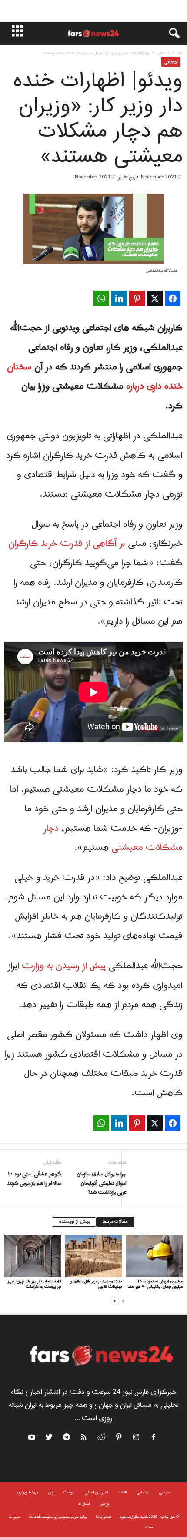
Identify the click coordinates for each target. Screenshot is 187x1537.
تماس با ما (103, 1517)
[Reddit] (101, 1438)
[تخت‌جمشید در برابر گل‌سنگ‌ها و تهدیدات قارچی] (93, 1256)
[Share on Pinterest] (137, 298)
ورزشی (105, 1504)
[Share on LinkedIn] (119, 298)
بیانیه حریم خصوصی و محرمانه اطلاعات (58, 1517)
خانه (180, 53)
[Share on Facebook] (172, 298)
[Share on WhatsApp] (101, 298)
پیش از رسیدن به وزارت (64, 966)
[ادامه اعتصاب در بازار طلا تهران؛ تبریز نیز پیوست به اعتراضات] (32, 1256)
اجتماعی (163, 53)
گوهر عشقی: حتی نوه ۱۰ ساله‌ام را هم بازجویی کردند (34, 1179)
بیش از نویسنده (74, 1222)
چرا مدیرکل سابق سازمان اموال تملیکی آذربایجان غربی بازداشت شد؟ (102, 1183)
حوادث (69, 1492)
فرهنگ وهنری (27, 1492)
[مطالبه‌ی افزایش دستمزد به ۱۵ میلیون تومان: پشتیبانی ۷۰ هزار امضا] (154, 1256)
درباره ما (14, 1517)
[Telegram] (67, 1438)
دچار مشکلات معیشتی (113, 838)
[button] (170, 33)
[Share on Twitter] (155, 298)
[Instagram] (136, 1438)
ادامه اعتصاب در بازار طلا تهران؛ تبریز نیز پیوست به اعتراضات (34, 1284)
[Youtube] (33, 1438)
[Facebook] (154, 1438)
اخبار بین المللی (96, 1492)
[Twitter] (49, 1438)
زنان (50, 1492)
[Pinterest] (119, 1438)
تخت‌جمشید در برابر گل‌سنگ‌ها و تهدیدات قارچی (96, 1284)
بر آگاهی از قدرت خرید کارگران (66, 543)
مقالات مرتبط (115, 1222)
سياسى (164, 1492)
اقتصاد (122, 1492)
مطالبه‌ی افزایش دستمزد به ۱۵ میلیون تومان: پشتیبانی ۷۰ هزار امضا (155, 1284)
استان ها (84, 1504)
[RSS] (84, 1438)
